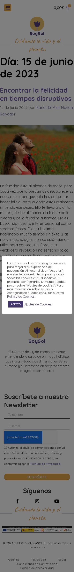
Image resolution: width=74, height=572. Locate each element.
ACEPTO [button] (16, 304)
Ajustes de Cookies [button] (37, 304)
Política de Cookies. (21, 296)
